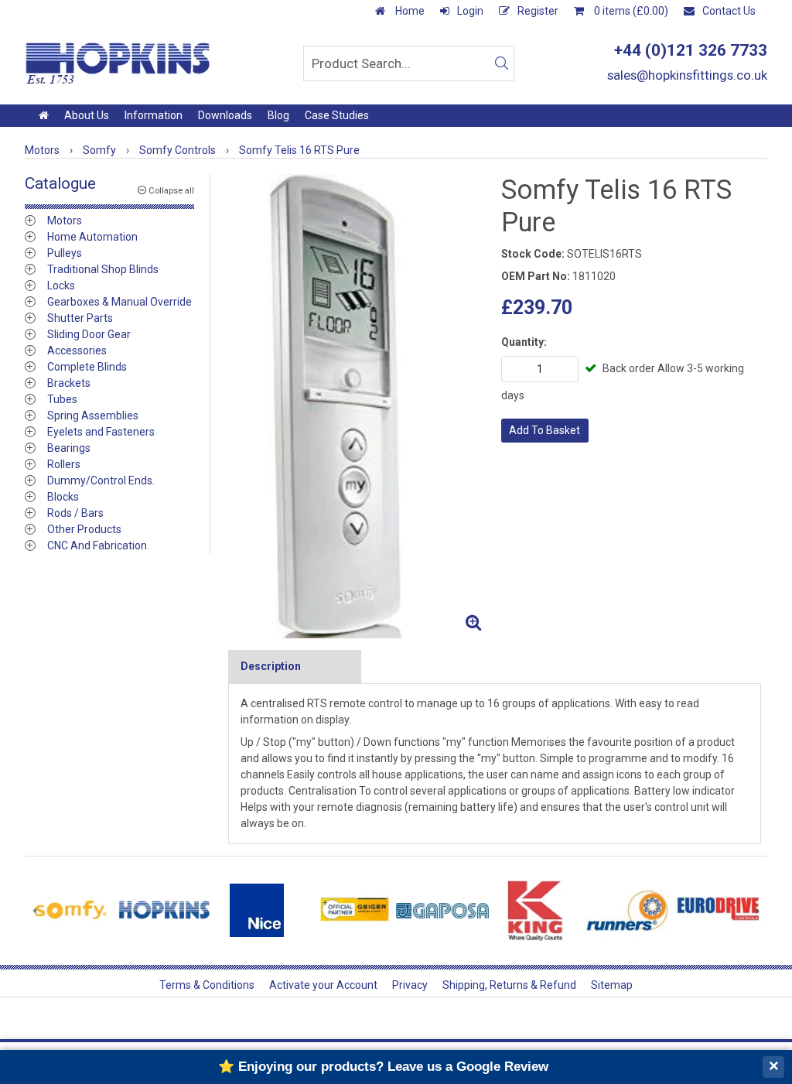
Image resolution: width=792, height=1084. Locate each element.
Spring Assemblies (92, 415)
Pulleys (64, 253)
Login (470, 11)
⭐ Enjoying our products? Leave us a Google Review (383, 1066)
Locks (61, 285)
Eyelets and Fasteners (101, 432)
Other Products (84, 529)
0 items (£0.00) (630, 11)
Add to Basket (544, 430)
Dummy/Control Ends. (101, 480)
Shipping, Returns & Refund (509, 985)
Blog (278, 115)
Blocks (63, 497)
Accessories (77, 350)
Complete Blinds (87, 367)
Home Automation (92, 237)
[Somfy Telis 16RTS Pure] (358, 406)
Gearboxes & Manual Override (119, 302)
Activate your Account (323, 985)
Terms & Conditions (206, 985)
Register (537, 11)
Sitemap (612, 985)
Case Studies (337, 115)
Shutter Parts (80, 318)
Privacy (410, 985)
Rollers (63, 464)
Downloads (225, 115)
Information (154, 115)
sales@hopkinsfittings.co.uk (687, 75)
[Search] (501, 63)
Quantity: (524, 342)
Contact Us (729, 11)
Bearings (68, 448)
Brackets (68, 383)
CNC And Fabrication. (98, 545)
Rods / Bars (75, 513)
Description (271, 666)
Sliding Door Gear (89, 334)
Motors (64, 220)
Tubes (62, 399)
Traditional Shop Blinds (103, 269)
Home (409, 11)
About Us (86, 115)
